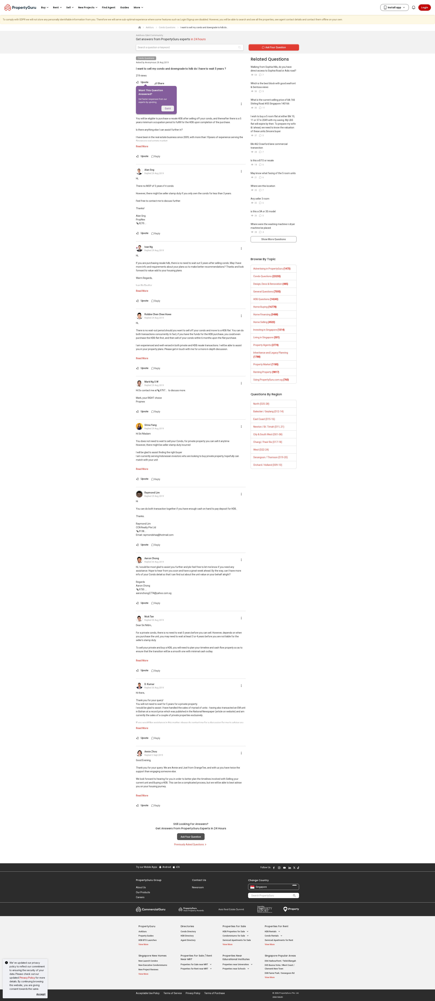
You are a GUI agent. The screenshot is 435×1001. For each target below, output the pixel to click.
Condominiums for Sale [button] (234, 936)
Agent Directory (188, 940)
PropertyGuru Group (148, 880)
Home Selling (264, 322)
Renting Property (266, 372)
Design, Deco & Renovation (270, 284)
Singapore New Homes (152, 955)
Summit (231, 909)
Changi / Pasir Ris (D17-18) (267, 442)
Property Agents (266, 345)
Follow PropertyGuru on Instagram (279, 868)
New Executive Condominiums (152, 965)
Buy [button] (43, 7)
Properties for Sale (234, 926)
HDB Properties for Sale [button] (234, 931)
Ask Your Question (191, 836)
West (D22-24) (261, 449)
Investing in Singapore (269, 329)
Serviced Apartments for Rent (279, 940)
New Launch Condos (148, 961)
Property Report (264, 909)
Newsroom (198, 887)
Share (161, 83)
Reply (157, 156)
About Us (141, 887)
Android (166, 867)
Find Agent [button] (108, 7)
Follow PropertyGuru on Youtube (284, 868)
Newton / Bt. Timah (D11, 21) (268, 426)
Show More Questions (273, 239)
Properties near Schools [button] (234, 969)
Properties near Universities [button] (236, 964)
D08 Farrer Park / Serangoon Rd (279, 973)
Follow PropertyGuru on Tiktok (297, 867)
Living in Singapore (266, 337)
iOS (178, 867)
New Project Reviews (148, 969)
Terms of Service (172, 993)
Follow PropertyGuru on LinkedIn (289, 868)
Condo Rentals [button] (272, 936)
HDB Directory (187, 936)
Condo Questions (146, 58)
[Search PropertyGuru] (294, 895)
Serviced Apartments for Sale (237, 940)
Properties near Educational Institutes (236, 957)
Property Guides (146, 936)
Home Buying (265, 306)
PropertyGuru (146, 926)
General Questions (267, 291)
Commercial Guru (150, 909)
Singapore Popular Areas (280, 955)
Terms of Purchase (214, 993)
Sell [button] (68, 7)
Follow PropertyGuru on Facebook (273, 868)
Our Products (143, 892)
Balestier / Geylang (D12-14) (268, 411)
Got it (168, 108)
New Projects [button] (86, 7)
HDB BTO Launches (147, 940)
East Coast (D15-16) (264, 419)
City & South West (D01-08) (267, 434)
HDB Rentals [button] (271, 931)
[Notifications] (413, 7)
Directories (187, 926)
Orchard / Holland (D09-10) (267, 465)
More (137, 7)
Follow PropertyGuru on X (293, 867)
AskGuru (142, 931)
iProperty (291, 909)
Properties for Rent (276, 926)
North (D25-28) (261, 403)
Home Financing (265, 314)
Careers (140, 897)
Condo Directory (188, 931)
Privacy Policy (27, 977)
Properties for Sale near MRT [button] (194, 964)
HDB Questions (265, 299)
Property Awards (191, 909)
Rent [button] (56, 7)
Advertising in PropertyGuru (272, 268)
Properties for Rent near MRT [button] (195, 969)
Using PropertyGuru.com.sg (271, 379)
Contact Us (199, 880)
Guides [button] (124, 7)
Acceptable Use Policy (148, 993)
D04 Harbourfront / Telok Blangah (280, 961)
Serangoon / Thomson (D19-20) (270, 457)
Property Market (266, 364)
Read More (142, 146)
